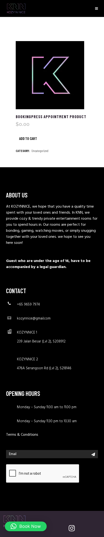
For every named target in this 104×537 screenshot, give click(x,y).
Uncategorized (39, 151)
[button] (26, 526)
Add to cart (28, 137)
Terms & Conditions (22, 435)
